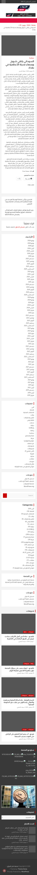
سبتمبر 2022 (30, 354)
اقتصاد (32, 410)
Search (5, 495)
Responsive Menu (3, 1)
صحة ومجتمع (29, 436)
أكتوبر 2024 (30, 289)
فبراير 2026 (30, 253)
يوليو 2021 (31, 380)
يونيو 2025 (31, 271)
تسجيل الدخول (29, 479)
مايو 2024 (31, 302)
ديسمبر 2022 (30, 346)
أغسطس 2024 (29, 295)
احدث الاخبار (29, 824)
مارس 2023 (30, 338)
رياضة (32, 430)
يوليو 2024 (31, 297)
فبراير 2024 (30, 310)
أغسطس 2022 (29, 356)
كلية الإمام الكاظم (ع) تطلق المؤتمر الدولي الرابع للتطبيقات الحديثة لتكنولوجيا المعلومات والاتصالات (15, 848)
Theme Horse (22, 869)
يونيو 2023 (31, 331)
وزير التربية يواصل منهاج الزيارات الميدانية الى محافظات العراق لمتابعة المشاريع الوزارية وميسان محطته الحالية (19, 212)
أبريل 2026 (30, 248)
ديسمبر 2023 (30, 315)
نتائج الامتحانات (29, 464)
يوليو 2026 (31, 240)
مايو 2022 (31, 362)
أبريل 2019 (31, 393)
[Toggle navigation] (33, 20)
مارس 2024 (30, 307)
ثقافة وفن (30, 420)
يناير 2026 (31, 256)
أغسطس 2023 (29, 325)
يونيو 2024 (31, 300)
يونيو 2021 (31, 382)
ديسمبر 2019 (30, 390)
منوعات (31, 461)
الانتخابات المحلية (28, 412)
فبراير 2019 (30, 395)
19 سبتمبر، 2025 (29, 707)
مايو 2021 (31, 385)
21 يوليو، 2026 (24, 832)
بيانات (32, 415)
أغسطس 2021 (29, 377)
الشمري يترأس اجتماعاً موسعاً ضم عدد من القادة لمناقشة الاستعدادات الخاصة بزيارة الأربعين (18, 202)
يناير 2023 (31, 344)
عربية (32, 438)
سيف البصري (22, 641)
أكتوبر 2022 (30, 351)
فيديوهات (30, 448)
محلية (32, 456)
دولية (32, 425)
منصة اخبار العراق (12, 866)
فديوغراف (31, 446)
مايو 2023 (31, 333)
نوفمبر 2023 (30, 318)
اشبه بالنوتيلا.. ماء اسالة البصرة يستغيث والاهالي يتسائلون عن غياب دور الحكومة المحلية (18, 702)
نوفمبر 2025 (30, 261)
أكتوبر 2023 (30, 320)
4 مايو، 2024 (30, 739)
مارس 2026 (30, 251)
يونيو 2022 (31, 359)
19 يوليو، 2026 (24, 852)
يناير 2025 (31, 282)
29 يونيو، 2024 (30, 71)
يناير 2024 (31, 313)
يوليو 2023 (31, 328)
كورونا (32, 453)
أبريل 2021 (31, 387)
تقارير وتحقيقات (29, 417)
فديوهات (30, 611)
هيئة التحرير (22, 71)
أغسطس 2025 (29, 269)
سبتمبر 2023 (30, 323)
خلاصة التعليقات (28, 484)
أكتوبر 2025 (30, 264)
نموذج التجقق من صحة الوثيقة (24, 466)
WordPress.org (29, 486)
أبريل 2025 (30, 274)
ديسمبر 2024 (30, 284)
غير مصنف (30, 443)
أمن (32, 407)
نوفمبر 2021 (30, 369)
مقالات (31, 459)
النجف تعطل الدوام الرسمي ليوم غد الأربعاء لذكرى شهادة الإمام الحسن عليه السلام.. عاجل (15, 838)
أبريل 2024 (30, 305)
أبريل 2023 (30, 336)
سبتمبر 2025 (30, 266)
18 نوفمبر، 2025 (29, 673)
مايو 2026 (31, 246)
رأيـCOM (31, 428)
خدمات (32, 423)
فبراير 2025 (30, 279)
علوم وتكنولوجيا (29, 441)
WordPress (25, 871)
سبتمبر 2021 (30, 374)
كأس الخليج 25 (29, 451)
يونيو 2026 (31, 243)
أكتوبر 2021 (30, 372)
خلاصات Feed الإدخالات (26, 481)
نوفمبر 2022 (30, 349)
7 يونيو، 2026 (30, 641)
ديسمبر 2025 (30, 258)
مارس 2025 (30, 277)
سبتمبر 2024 (30, 292)
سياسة (31, 58)
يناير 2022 (31, 364)
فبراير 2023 (30, 341)
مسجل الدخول (20, 227)
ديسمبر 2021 (30, 367)
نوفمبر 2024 (30, 287)
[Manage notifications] (4, 870)
